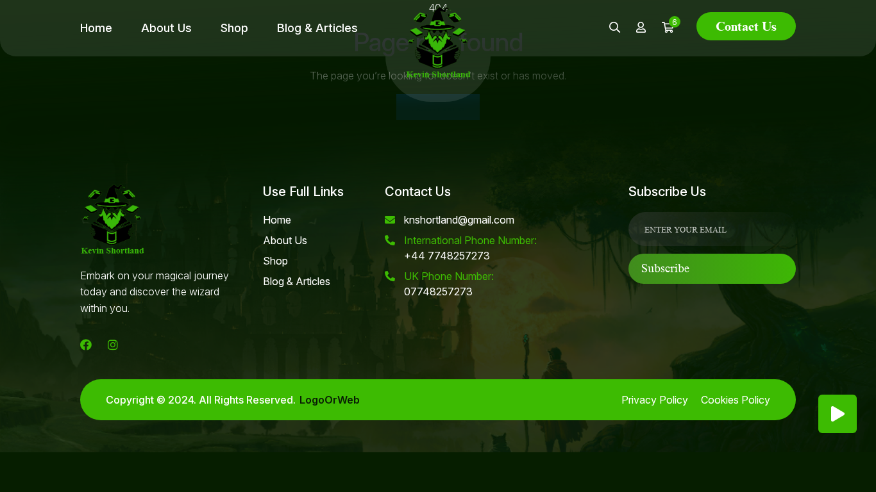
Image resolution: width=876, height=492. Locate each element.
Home (96, 28)
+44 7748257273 (470, 248)
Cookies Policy (735, 399)
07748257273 (449, 284)
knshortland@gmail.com (459, 219)
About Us (166, 28)
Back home (438, 107)
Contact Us (746, 26)
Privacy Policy (654, 399)
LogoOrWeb (329, 400)
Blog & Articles (317, 28)
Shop (234, 28)
